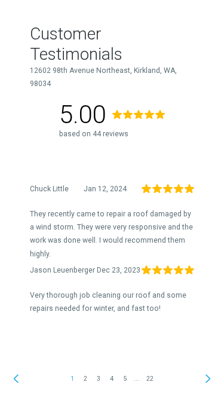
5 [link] (125, 379)
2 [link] (85, 379)
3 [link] (98, 379)
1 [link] (72, 379)
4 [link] (111, 379)
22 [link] (150, 379)
